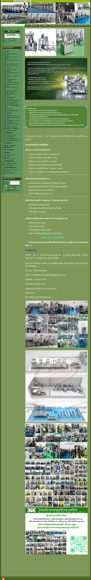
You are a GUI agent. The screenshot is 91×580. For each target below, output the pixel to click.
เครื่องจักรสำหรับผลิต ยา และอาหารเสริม (11, 66)
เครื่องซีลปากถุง (8, 108)
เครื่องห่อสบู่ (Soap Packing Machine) (11, 85)
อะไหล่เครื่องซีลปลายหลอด (11, 138)
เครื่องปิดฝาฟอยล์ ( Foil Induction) (10, 94)
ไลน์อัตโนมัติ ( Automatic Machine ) (10, 57)
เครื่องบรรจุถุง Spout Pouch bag (11, 88)
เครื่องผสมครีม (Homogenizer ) (12, 100)
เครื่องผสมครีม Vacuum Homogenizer (10, 70)
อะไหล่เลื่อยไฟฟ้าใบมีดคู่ (10, 163)
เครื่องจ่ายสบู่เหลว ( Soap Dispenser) (10, 170)
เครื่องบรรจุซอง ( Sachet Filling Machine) (10, 80)
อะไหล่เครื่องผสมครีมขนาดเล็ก (12, 140)
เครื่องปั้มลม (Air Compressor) (11, 115)
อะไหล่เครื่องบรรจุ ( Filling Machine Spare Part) (10, 91)
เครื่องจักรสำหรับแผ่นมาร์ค (11, 64)
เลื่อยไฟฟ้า (7, 156)
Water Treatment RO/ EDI (11, 127)
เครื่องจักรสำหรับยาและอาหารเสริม (11, 61)
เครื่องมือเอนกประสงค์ (9, 158)
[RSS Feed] (3, 579)
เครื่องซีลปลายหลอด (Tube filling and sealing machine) (11, 103)
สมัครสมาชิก (15, 190)
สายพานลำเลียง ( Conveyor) (11, 82)
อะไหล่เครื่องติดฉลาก (9, 137)
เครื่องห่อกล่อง (7, 113)
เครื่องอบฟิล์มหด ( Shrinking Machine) (11, 124)
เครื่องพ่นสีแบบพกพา (9, 155)
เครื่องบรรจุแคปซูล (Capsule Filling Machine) (11, 111)
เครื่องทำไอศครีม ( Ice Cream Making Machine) (11, 121)
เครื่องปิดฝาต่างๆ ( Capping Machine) (11, 76)
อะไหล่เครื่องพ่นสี (8, 165)
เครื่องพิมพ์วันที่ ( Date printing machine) (11, 118)
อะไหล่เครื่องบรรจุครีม (10, 135)
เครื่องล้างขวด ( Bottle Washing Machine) (9, 98)
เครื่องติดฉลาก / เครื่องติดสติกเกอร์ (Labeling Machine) (11, 129)
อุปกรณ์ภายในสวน (9, 173)
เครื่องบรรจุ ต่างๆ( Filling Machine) (10, 54)
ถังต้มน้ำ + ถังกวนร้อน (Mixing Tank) (11, 106)
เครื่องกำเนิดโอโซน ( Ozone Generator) (11, 73)
